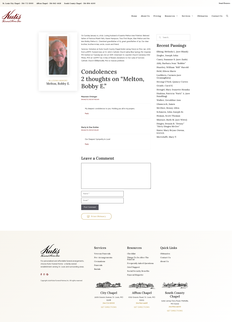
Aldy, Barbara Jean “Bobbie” (171, 63)
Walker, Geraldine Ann (169, 100)
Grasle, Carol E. (165, 85)
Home (134, 16)
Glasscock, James (166, 104)
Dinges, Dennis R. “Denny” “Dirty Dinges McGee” (170, 125)
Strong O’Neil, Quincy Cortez (172, 81)
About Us (145, 16)
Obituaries (202, 16)
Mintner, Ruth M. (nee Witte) (172, 119)
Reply (87, 113)
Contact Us (217, 16)
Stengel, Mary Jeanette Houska (173, 89)
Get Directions (109, 307)
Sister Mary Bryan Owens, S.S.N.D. (170, 131)
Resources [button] (170, 16)
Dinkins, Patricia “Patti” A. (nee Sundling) (173, 95)
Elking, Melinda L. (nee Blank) (172, 51)
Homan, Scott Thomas (168, 115)
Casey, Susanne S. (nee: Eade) (172, 59)
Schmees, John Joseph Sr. (170, 112)
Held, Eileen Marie (166, 71)
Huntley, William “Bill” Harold (173, 67)
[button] (227, 16)
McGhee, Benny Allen (168, 108)
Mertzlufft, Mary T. (167, 136)
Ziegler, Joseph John (167, 55)
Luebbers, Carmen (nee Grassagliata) (169, 76)
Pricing (157, 16)
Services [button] (186, 16)
